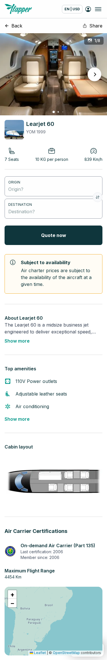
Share (95, 26)
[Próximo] (94, 74)
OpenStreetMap (66, 653)
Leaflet (39, 653)
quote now (53, 235)
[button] (12, 594)
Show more (17, 341)
